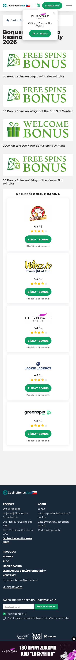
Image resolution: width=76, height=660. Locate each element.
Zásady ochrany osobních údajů (53, 523)
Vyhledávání (52, 6)
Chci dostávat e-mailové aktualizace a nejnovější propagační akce (39, 618)
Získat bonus (40, 33)
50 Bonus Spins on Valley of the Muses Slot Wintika (33, 182)
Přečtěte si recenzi (38, 246)
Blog (6, 561)
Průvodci (9, 551)
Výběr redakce (11, 508)
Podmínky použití (49, 529)
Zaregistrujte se (46, 607)
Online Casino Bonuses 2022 (17, 540)
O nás (41, 508)
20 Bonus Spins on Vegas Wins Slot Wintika (33, 76)
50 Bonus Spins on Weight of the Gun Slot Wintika (38, 111)
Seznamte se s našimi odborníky (24, 570)
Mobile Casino (12, 566)
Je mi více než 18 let (17, 614)
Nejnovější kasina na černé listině (15, 515)
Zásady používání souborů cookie (54, 515)
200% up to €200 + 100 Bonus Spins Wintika (34, 145)
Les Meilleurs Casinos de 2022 (17, 523)
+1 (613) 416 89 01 (12, 587)
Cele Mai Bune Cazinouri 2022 (18, 531)
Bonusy (8, 556)
